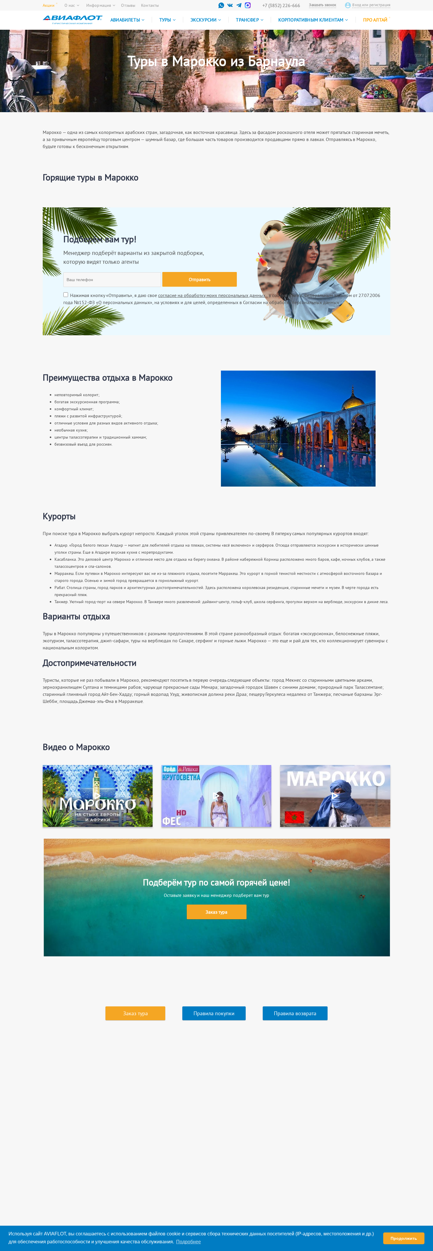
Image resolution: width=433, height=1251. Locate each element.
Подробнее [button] (188, 1241)
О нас (70, 5)
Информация (98, 5)
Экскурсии (203, 20)
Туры (165, 20)
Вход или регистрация (371, 5)
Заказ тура (216, 912)
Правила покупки (214, 1013)
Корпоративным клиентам (311, 20)
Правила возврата (295, 1013)
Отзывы (128, 5)
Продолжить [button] (404, 1238)
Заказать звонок (322, 5)
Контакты (150, 5)
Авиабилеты (125, 20)
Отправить (199, 279)
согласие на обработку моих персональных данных (211, 295)
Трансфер (247, 20)
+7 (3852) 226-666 (281, 5)
